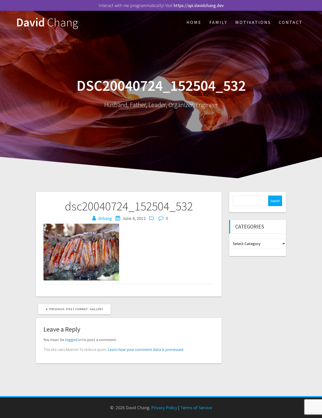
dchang (105, 218)
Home (194, 22)
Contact (291, 22)
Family (218, 22)
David (47, 22)
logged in (73, 339)
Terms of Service (196, 407)
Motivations (253, 22)
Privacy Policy (164, 407)
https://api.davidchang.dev (199, 5)
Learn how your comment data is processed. (146, 349)
